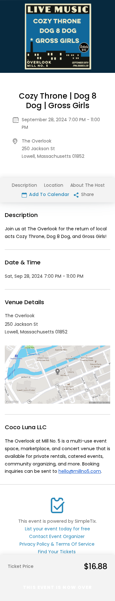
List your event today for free (57, 529)
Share (87, 194)
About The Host (87, 185)
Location (53, 185)
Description (24, 185)
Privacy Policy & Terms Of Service (57, 544)
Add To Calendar (48, 194)
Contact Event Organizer (57, 536)
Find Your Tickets (57, 552)
